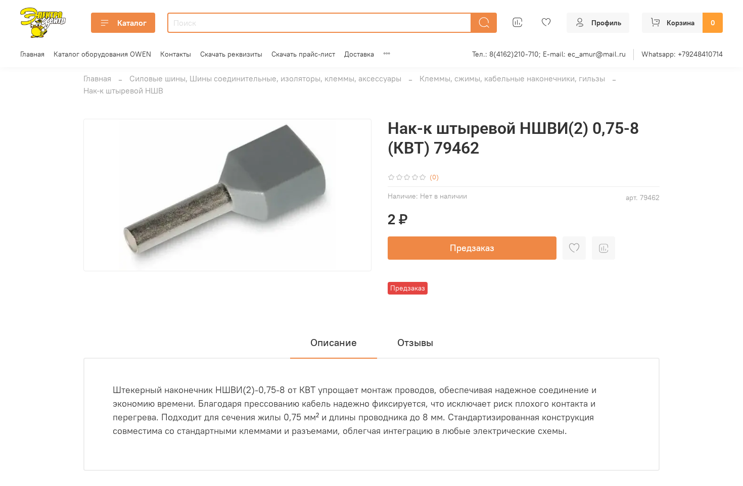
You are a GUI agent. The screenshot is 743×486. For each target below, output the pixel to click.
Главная (32, 54)
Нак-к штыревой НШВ (123, 90)
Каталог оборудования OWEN (102, 54)
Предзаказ (472, 248)
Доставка (359, 54)
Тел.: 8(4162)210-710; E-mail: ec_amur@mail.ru (549, 54)
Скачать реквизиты (231, 54)
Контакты (175, 54)
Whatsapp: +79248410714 (682, 54)
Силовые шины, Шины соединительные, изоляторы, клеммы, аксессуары (265, 78)
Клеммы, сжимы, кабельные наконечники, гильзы (512, 78)
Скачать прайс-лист (303, 54)
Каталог (132, 23)
